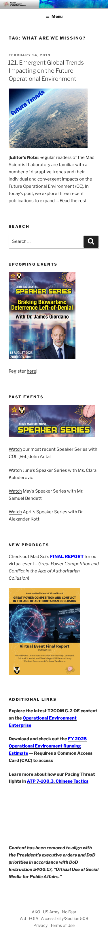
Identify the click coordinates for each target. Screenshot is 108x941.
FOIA (33, 918)
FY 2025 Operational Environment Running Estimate (48, 746)
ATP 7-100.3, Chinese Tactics (57, 781)
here (31, 371)
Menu (57, 16)
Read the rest (73, 200)
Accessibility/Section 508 (64, 918)
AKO (36, 911)
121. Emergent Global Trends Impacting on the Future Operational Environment (46, 70)
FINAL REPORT (67, 556)
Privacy (40, 925)
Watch (15, 449)
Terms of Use (62, 925)
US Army (51, 911)
